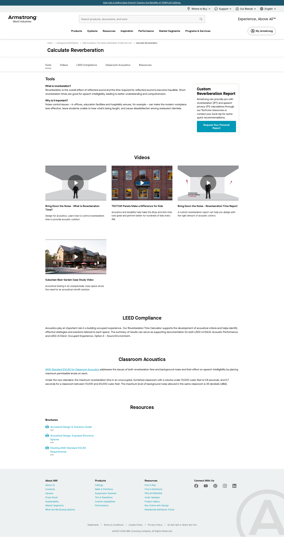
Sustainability (52, 501)
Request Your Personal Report (216, 126)
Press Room (51, 497)
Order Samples (152, 497)
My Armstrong (264, 31)
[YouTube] (206, 486)
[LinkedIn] (234, 486)
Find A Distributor (154, 489)
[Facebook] (196, 486)
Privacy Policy (155, 524)
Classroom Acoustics (118, 65)
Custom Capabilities (105, 501)
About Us (50, 485)
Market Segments (54, 505)
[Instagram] (225, 486)
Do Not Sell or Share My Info (182, 524)
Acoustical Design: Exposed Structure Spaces (72, 437)
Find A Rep (150, 485)
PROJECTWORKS (153, 493)
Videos (64, 65)
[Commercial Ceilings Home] (22, 19)
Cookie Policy (136, 524)
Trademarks (93, 524)
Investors (50, 489)
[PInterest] (215, 486)
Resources (145, 65)
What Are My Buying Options (60, 509)
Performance (101, 505)
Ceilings (99, 485)
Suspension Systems (105, 493)
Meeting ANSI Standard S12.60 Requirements (68, 449)
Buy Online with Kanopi (156, 505)
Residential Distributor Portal (159, 509)
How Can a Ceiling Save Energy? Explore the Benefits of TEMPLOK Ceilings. (142, 2)
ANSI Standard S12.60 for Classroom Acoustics (72, 369)
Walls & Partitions (104, 489)
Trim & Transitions (104, 497)
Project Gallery (152, 501)
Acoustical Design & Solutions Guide (71, 427)
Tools (48, 65)
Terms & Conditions (114, 524)
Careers (49, 493)
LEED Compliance (86, 65)
